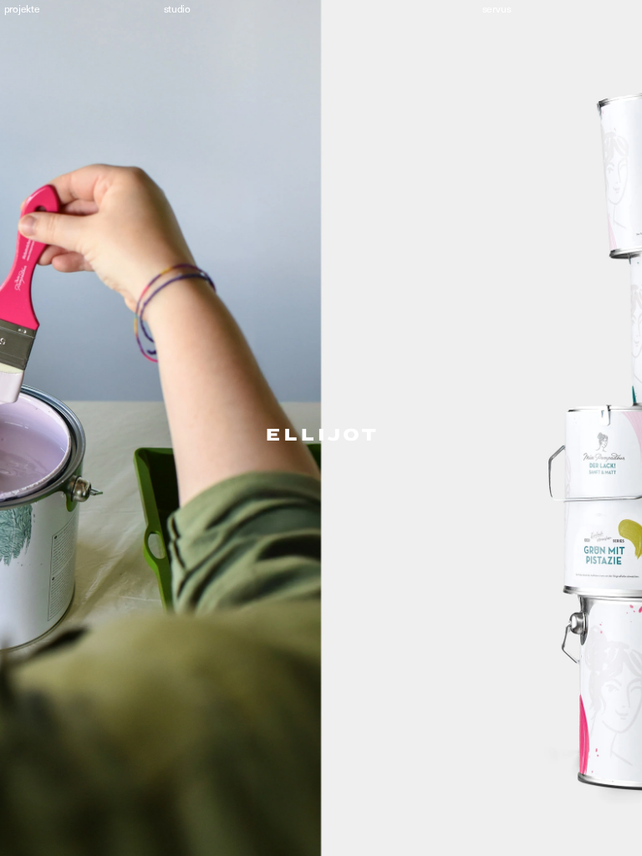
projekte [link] (21, 9)
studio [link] (176, 9)
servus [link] (497, 9)
